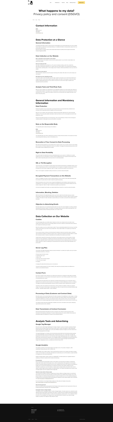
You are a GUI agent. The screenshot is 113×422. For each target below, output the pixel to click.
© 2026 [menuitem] (29, 419)
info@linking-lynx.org (39, 32)
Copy (36, 19)
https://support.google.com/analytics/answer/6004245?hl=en (46, 382)
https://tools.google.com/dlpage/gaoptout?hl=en (45, 378)
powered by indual (82, 419)
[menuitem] (57, 2)
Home (33, 19)
